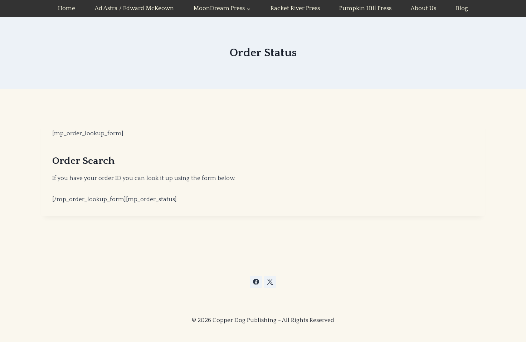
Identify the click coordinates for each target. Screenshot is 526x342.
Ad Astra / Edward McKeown (134, 8)
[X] (270, 282)
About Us (423, 8)
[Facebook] (256, 282)
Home (66, 8)
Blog (462, 8)
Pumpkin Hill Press (365, 8)
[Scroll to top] (466, 298)
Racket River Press (295, 8)
